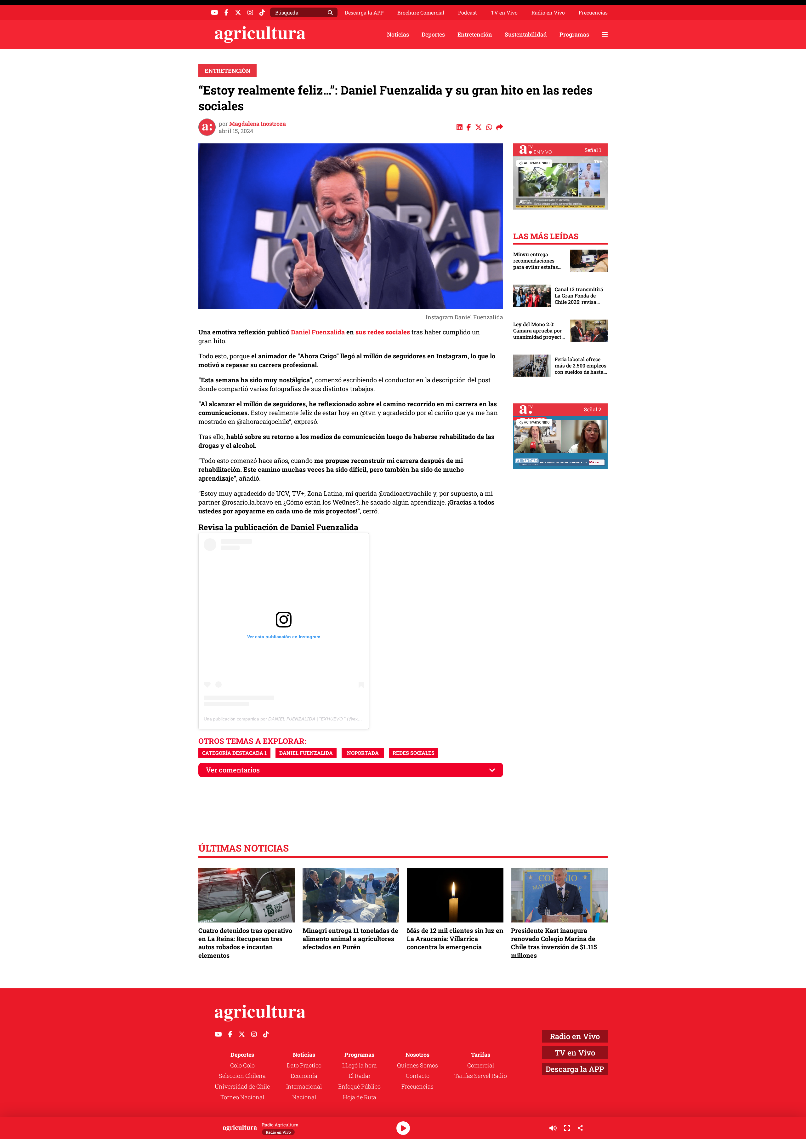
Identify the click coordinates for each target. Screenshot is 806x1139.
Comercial (480, 1065)
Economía (304, 1075)
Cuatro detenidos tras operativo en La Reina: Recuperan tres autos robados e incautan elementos (245, 942)
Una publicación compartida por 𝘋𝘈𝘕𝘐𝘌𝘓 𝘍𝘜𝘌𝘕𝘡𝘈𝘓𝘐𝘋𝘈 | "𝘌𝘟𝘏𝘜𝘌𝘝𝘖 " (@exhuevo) (288, 718)
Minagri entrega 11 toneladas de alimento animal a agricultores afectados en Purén (350, 938)
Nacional (304, 1097)
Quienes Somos (417, 1065)
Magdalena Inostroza (257, 123)
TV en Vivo (504, 12)
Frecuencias (593, 12)
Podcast (467, 12)
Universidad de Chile (242, 1086)
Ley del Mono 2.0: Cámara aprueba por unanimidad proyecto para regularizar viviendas (538, 330)
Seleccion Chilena (242, 1075)
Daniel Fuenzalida (318, 332)
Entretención (474, 34)
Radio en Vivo (548, 12)
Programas (574, 34)
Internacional (304, 1086)
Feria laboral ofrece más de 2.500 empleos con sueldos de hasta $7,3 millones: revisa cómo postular (580, 365)
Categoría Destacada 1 (234, 752)
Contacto (417, 1075)
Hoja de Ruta (359, 1097)
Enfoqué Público (359, 1086)
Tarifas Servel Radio (480, 1075)
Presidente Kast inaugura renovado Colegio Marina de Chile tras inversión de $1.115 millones (554, 942)
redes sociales (413, 752)
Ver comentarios (233, 769)
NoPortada (363, 752)
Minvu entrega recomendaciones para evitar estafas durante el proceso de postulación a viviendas (538, 260)
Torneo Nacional (242, 1097)
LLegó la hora (359, 1065)
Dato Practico (304, 1065)
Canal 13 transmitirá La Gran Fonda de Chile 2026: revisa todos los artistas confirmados (579, 295)
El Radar (360, 1075)
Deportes (433, 34)
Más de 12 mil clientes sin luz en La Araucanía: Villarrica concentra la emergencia (455, 938)
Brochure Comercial (420, 12)
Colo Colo (242, 1065)
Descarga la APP (364, 12)
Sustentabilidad (526, 34)
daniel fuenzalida (306, 752)
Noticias (398, 34)
